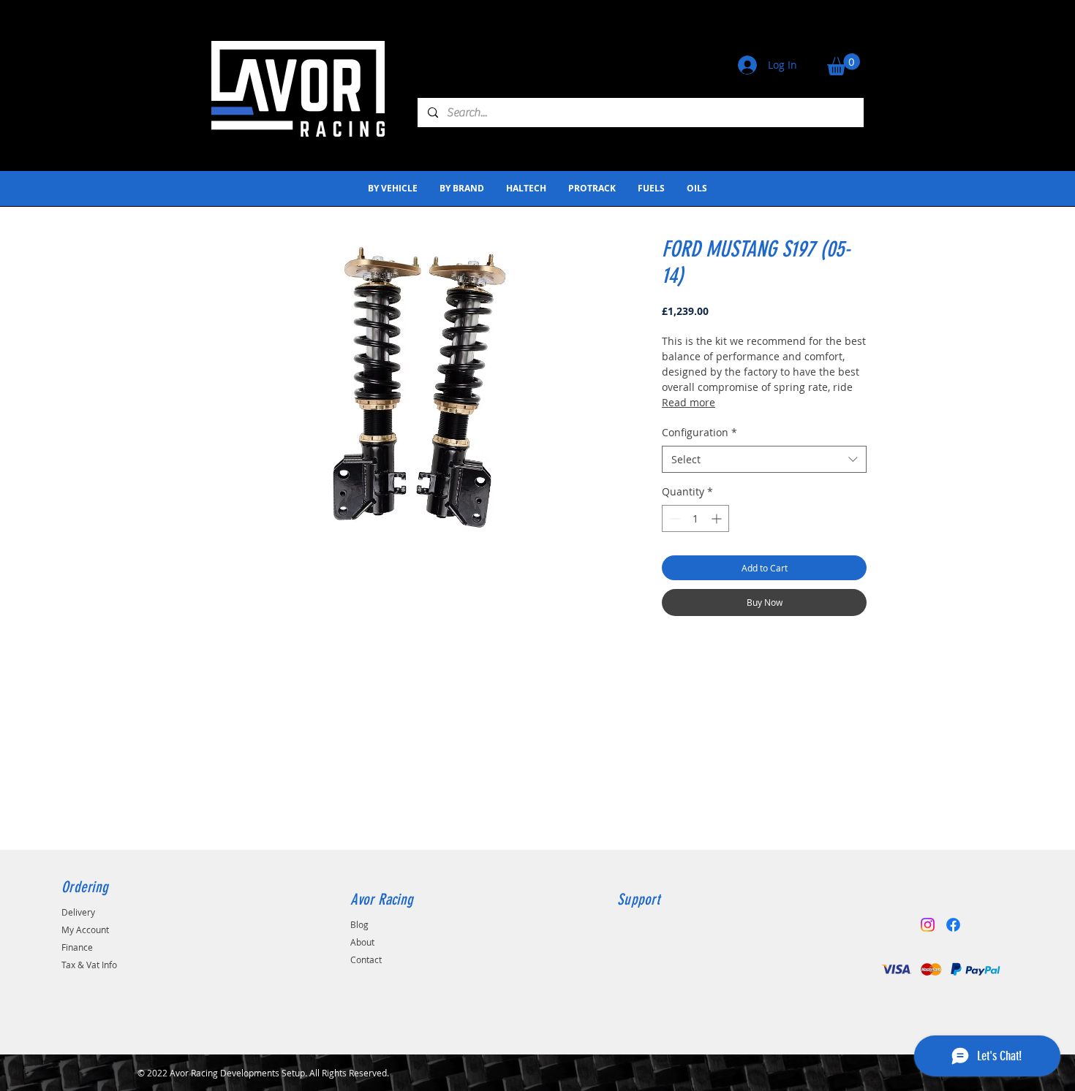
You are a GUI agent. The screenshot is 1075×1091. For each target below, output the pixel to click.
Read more (688, 402)
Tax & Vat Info (89, 964)
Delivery (78, 912)
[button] (843, 64)
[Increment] (718, 518)
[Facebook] (953, 925)
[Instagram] (928, 925)
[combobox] (764, 460)
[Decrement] (673, 518)
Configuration (699, 432)
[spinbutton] (695, 518)
